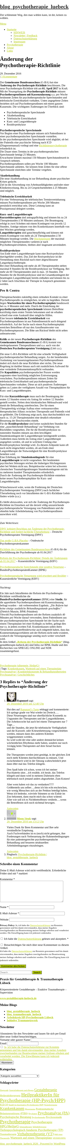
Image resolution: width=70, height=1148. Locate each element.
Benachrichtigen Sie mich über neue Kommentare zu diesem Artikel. (34, 952)
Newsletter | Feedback (25, 35)
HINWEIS (19, 32)
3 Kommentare (9, 76)
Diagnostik (4, 1090)
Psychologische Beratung (15, 1117)
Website (4, 919)
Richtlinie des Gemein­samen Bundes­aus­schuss (25, 549)
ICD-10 (4, 1104)
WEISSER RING (59, 1138)
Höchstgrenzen (42, 238)
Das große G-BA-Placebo (14, 540)
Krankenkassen (16, 668)
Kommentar (7, 879)
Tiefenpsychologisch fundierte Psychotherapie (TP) (31, 1130)
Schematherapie (26, 1127)
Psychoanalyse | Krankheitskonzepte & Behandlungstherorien (33, 671)
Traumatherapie (8, 1134)
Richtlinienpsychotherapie (53, 145)
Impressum (19, 41)
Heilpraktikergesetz (10, 1095)
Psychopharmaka (38, 1117)
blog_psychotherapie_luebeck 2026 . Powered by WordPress (32, 1143)
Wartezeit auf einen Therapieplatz (43, 668)
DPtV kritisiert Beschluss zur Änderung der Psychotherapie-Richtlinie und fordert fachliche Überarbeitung (32, 530)
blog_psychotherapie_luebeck (34, 7)
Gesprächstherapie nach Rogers (21, 1090)
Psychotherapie (15, 44)
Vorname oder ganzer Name (15, 1039)
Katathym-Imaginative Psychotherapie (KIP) (26, 1105)
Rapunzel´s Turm (29, 709)
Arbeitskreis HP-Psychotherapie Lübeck (30, 1017)
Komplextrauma (50, 1105)
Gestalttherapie (45, 1090)
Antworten (12, 808)
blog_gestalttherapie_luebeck (23, 1011)
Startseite (11, 29)
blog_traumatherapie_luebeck (24, 1014)
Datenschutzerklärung (25, 38)
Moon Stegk (24, 818)
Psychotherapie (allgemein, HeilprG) (19, 665)
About (10, 47)
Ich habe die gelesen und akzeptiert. (36, 938)
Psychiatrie (33, 1114)
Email (3, 1043)
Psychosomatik (54, 1117)
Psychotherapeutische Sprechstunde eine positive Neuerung (32, 566)
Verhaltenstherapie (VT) (35, 1134)
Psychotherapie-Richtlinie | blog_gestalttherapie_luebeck (27, 856)
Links (10, 50)
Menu (3, 23)
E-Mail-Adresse (9, 913)
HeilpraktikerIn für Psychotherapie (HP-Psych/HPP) (32, 1097)
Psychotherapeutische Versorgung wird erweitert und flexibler (33, 575)
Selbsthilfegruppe (39, 1127)
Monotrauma (30, 1109)
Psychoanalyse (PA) (53, 1113)
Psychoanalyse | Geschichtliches (17, 674)
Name (4, 907)
